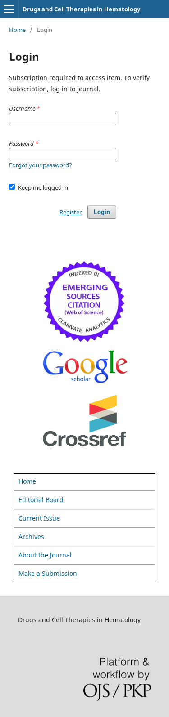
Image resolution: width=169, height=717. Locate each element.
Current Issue (39, 518)
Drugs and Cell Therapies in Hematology (81, 9)
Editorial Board (41, 499)
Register (70, 212)
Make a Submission (47, 573)
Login (102, 212)
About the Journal (45, 555)
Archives (31, 536)
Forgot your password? (40, 165)
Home (17, 30)
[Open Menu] (9, 9)
